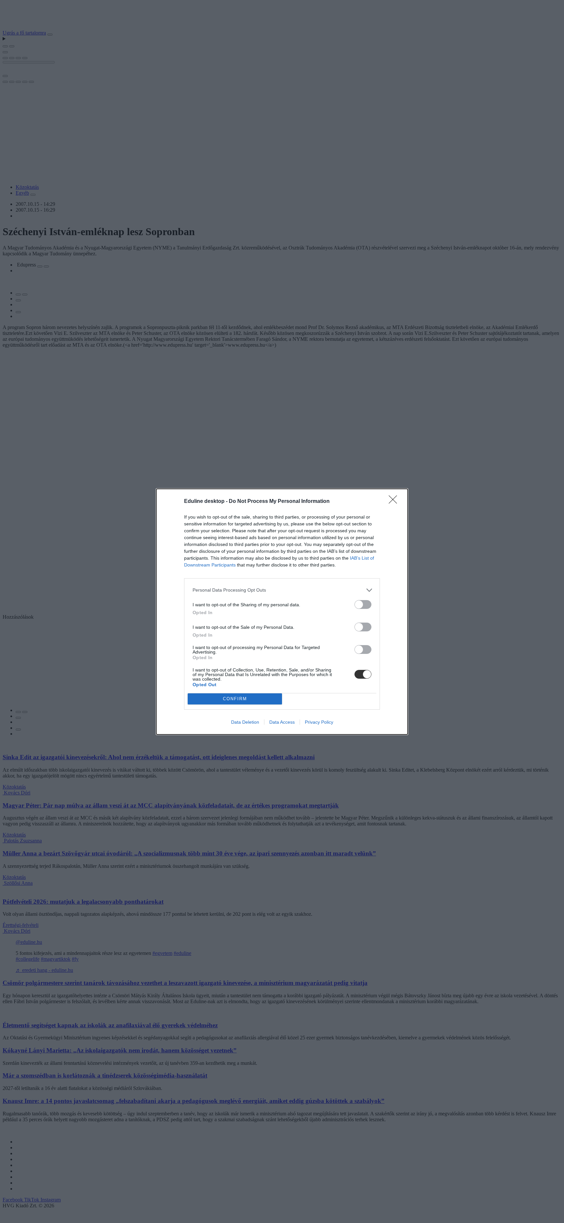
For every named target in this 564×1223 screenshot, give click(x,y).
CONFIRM (235, 698)
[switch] (362, 604)
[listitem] (282, 590)
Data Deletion (245, 722)
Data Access (282, 722)
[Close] (395, 501)
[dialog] (282, 611)
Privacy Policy (319, 722)
